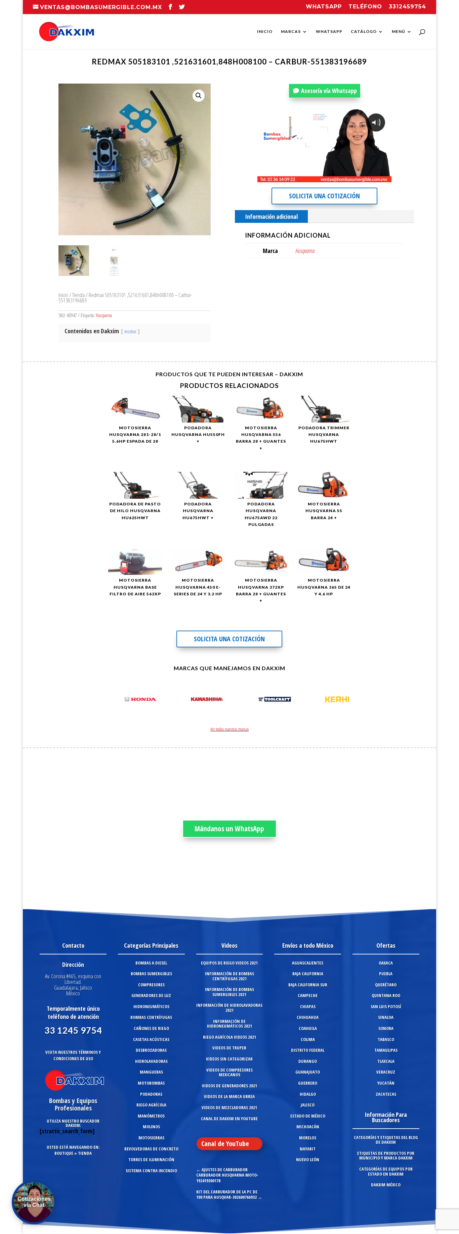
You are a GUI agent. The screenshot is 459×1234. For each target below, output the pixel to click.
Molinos (151, 1127)
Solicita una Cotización (324, 195)
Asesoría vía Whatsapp (329, 91)
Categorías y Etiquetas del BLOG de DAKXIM (386, 1139)
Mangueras (151, 1072)
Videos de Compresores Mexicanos (229, 1072)
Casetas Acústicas (151, 1039)
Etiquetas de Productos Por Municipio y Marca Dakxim (385, 1155)
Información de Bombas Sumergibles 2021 (229, 991)
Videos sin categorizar (229, 1059)
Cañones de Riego (151, 1028)
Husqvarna (104, 315)
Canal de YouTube (225, 1143)
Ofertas (385, 945)
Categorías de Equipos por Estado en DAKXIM (386, 1171)
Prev (117, 700)
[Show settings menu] (346, 176)
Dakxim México (386, 1185)
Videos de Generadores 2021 (229, 1086)
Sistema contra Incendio (151, 1171)
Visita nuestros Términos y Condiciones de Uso (73, 1055)
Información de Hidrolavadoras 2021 (229, 1007)
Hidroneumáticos (151, 1006)
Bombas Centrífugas (151, 1017)
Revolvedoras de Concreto (151, 1149)
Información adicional (271, 216)
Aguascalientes (307, 963)
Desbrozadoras (151, 1050)
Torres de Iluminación (151, 1159)
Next (342, 700)
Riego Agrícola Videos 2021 (229, 1037)
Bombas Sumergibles (151, 974)
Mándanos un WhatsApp (229, 828)
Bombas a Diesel (151, 963)
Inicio (265, 31)
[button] (199, 96)
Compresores (151, 985)
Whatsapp (324, 7)
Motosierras (151, 1138)
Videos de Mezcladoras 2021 (229, 1107)
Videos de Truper (229, 1048)
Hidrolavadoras (151, 1061)
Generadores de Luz (151, 995)
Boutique (63, 1153)
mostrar (130, 331)
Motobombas (151, 1083)
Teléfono (365, 7)
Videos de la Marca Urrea (229, 1096)
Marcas (291, 31)
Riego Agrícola (151, 1105)
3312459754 (407, 7)
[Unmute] (334, 176)
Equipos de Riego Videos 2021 (229, 963)
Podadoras (151, 1094)
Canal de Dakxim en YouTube (229, 1119)
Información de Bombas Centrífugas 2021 (229, 976)
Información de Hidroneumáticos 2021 (229, 1023)
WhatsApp (329, 31)
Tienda (78, 295)
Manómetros (151, 1116)
